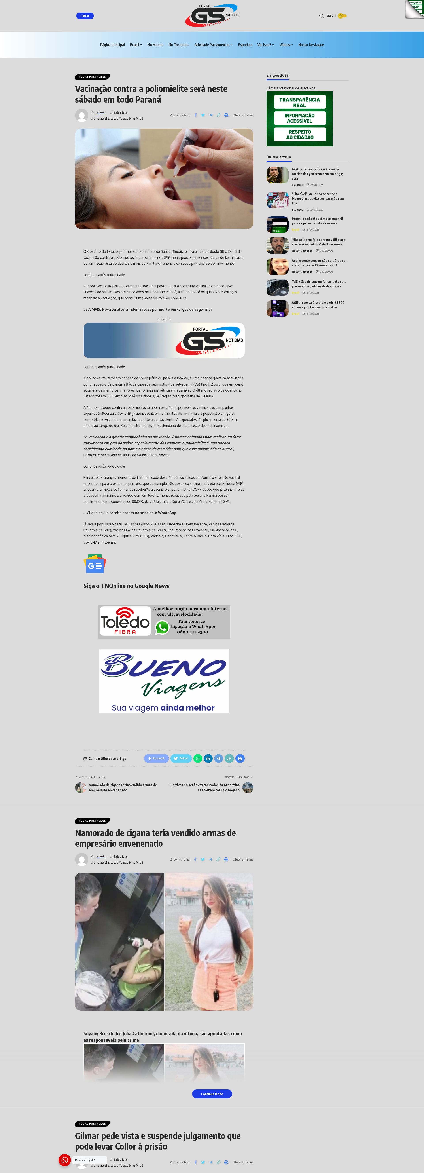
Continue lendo (212, 1094)
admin (101, 112)
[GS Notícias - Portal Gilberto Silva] (212, 15)
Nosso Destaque (302, 250)
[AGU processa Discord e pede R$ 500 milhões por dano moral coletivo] (278, 308)
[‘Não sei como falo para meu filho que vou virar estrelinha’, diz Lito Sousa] (278, 245)
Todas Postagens (92, 76)
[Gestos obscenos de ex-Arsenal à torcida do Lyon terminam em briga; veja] (278, 175)
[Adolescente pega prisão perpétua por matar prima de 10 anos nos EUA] (278, 266)
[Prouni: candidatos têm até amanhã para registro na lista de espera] (278, 224)
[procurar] (321, 16)
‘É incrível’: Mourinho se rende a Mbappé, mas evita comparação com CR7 (318, 198)
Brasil (295, 229)
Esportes (297, 184)
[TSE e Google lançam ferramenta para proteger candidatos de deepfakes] (278, 287)
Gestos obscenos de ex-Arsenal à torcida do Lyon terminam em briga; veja (317, 173)
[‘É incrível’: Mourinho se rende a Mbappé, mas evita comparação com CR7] (278, 200)
